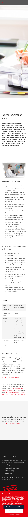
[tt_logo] (2, 2)
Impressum (17, 514)
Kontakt (11, 477)
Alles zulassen (9, 507)
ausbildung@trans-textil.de (14, 423)
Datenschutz (11, 514)
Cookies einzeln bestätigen (14, 511)
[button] (26, 2)
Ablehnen (19, 507)
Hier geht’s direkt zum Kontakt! (11, 377)
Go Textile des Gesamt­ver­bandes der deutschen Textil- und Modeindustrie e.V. (14, 394)
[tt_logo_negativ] (14, 489)
